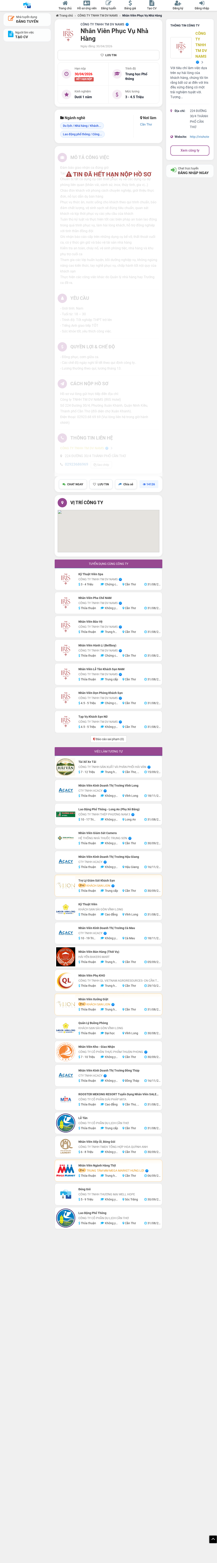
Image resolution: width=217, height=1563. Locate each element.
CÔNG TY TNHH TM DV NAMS (98, 15)
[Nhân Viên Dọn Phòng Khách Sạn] (65, 698)
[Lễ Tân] (65, 1123)
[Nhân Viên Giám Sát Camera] (65, 838)
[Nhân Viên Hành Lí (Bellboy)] (65, 650)
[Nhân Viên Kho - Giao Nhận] (65, 1051)
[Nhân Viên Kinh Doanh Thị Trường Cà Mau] (65, 933)
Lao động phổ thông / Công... (82, 134)
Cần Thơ (146, 124)
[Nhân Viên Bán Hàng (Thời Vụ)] (65, 956)
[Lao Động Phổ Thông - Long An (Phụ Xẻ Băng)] (65, 814)
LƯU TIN (111, 55)
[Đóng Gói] (65, 1194)
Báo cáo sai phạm (109, 739)
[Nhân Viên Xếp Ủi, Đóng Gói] (65, 1146)
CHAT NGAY (75, 484)
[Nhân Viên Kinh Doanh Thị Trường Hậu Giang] (65, 861)
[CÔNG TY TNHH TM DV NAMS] (68, 35)
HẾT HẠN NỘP (84, 79)
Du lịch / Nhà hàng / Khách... (82, 125)
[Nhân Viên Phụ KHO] (65, 980)
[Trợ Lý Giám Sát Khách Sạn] (65, 885)
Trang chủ (66, 15)
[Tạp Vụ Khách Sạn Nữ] (65, 721)
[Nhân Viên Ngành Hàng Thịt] (65, 1170)
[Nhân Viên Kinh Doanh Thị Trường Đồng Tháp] (65, 1075)
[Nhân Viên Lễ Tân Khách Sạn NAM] (65, 674)
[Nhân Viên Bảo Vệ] (65, 626)
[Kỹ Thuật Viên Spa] (65, 579)
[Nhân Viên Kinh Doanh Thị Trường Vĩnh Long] (65, 790)
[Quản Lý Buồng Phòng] (65, 1028)
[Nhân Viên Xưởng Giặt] (65, 1004)
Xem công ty (190, 150)
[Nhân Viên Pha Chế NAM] (65, 603)
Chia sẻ (128, 484)
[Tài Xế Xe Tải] (65, 766)
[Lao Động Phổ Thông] (65, 1218)
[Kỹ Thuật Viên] (65, 909)
